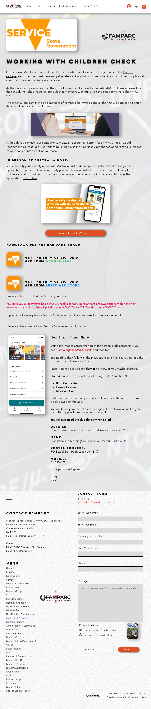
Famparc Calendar (15, 637)
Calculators (12, 683)
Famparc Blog (13, 587)
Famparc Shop (13, 679)
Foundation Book (15, 598)
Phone (81, 563)
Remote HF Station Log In (18, 656)
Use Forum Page (111, 502)
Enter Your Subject (88, 548)
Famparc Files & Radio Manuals (21, 641)
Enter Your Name (87, 512)
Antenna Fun (12, 671)
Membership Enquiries (17, 602)
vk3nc (143, 697)
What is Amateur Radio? (18, 583)
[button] (39, 6)
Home (9, 568)
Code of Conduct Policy (18, 690)
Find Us (10, 572)
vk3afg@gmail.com (23, 550)
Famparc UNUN (14, 660)
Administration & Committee (20, 625)
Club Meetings (13, 575)
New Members (13, 610)
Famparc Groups (14, 591)
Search (9, 595)
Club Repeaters (13, 633)
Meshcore (11, 675)
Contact (10, 579)
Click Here (30, 178)
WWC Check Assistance (17, 618)
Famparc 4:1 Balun (15, 664)
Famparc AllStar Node (17, 667)
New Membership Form (17, 606)
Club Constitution (15, 621)
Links (9, 652)
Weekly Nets (12, 629)
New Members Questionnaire (20, 614)
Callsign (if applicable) (90, 536)
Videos (9, 644)
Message (83, 581)
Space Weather (13, 648)
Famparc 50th (13, 687)
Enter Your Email (87, 524)
